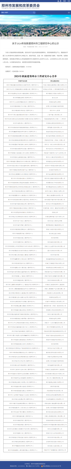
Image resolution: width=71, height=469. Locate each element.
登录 (69, 1)
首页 (4, 38)
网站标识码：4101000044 (17, 466)
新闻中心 (9, 38)
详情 (22, 38)
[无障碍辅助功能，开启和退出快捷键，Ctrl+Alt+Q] (59, 1)
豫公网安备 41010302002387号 (52, 466)
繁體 (64, 1)
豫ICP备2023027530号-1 (33, 466)
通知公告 (16, 38)
